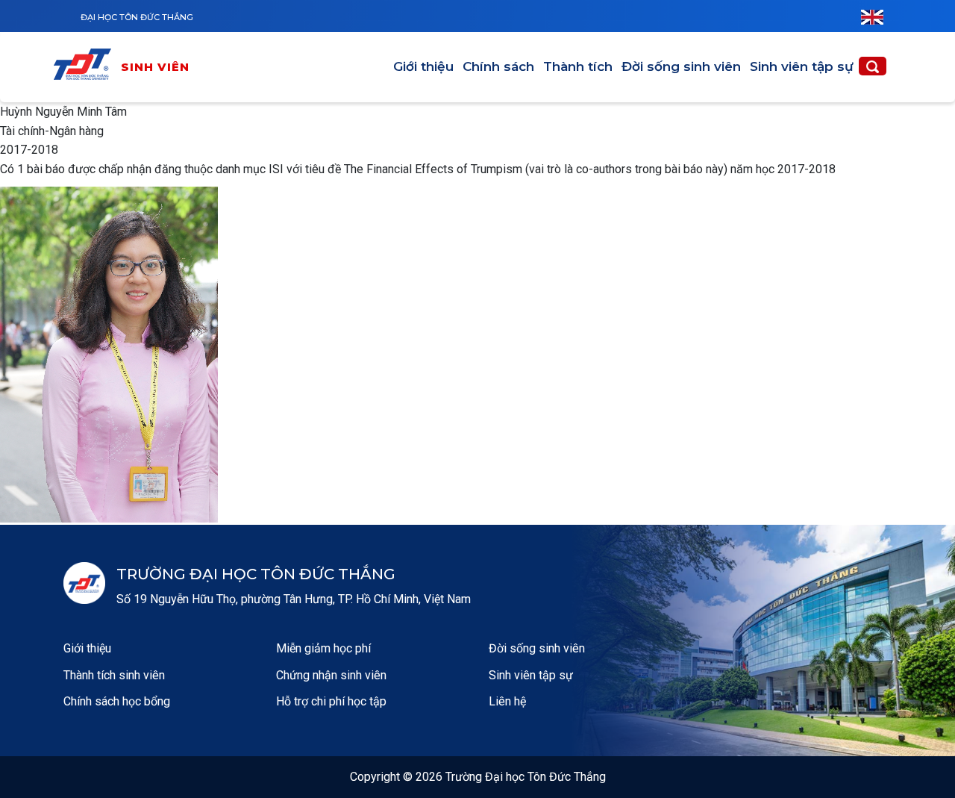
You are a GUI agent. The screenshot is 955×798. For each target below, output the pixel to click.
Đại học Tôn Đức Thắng (137, 17)
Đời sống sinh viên (681, 66)
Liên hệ (507, 701)
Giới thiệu (423, 66)
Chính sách (498, 66)
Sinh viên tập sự (802, 66)
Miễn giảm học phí (323, 648)
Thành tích (578, 66)
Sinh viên (155, 67)
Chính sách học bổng (116, 701)
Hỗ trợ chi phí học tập (331, 701)
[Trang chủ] (86, 67)
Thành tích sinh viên (114, 675)
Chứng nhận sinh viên (331, 675)
